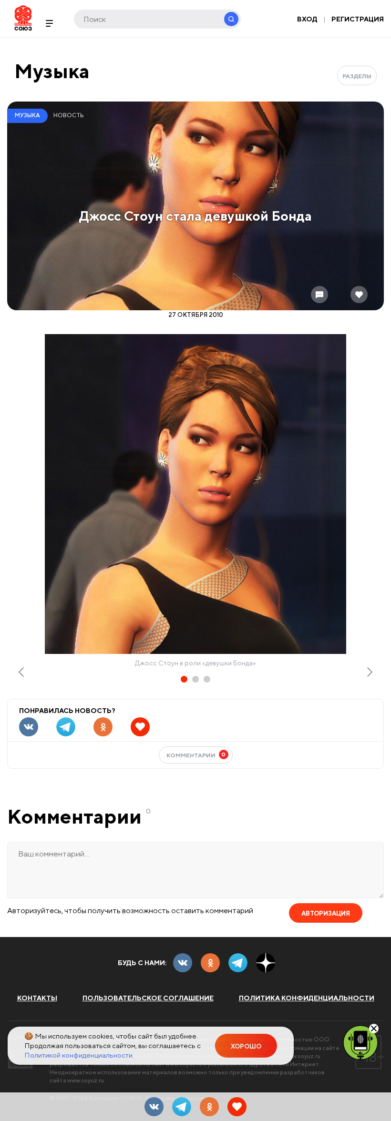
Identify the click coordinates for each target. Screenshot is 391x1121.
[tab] (184, 679)
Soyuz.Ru (23, 18)
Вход (307, 19)
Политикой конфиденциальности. (79, 1055)
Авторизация (325, 913)
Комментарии (196, 755)
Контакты (37, 998)
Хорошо (246, 1046)
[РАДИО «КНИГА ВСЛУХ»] (360, 1042)
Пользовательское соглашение (148, 998)
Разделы (356, 76)
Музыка (52, 70)
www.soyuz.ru (302, 1056)
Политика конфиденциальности (306, 998)
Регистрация (357, 19)
